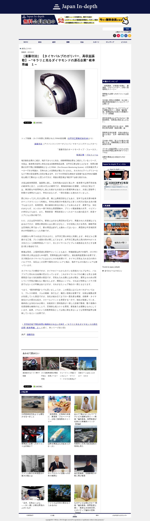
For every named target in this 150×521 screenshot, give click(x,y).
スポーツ (96, 42)
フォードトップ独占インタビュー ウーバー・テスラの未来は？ (68, 376)
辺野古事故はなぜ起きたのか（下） (113, 158)
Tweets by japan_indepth (111, 267)
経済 (53, 42)
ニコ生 (52, 515)
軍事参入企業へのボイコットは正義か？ (115, 95)
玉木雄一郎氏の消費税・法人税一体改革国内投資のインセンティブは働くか (115, 102)
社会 (82, 42)
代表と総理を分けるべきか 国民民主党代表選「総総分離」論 (115, 127)
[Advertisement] (60, 130)
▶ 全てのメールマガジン (112, 271)
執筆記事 (80, 155)
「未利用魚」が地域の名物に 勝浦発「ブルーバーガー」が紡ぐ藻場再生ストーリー (115, 87)
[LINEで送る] (37, 123)
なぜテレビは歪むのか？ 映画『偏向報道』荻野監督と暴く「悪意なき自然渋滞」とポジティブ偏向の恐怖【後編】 (85, 508)
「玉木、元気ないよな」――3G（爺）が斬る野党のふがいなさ (33, 505)
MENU (25, 42)
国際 (68, 42)
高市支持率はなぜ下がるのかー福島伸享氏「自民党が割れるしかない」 (115, 120)
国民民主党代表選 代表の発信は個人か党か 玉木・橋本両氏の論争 (115, 134)
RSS (97, 515)
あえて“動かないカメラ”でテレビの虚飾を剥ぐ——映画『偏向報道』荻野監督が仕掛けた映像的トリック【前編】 (85, 419)
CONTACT (30, 515)
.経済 (23, 48)
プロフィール (92, 155)
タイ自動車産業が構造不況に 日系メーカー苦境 (49, 376)
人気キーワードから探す (123, 32)
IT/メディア (110, 42)
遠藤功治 (38, 144)
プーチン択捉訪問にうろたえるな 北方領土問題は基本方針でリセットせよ (116, 150)
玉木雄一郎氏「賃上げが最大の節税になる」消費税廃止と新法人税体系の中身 (115, 142)
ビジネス (124, 42)
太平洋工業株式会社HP (78, 138)
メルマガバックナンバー (119, 515)
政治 (39, 42)
